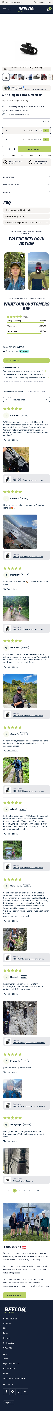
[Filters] (6, 399)
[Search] (9, 9)
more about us (14, 1295)
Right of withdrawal (11, 1363)
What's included (11, 184)
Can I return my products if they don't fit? (23, 222)
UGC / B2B (7, 1348)
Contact (6, 1338)
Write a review (12, 360)
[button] (16, 459)
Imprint (6, 1373)
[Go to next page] (43, 1191)
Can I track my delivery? (15, 216)
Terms (5, 1358)
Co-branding (8, 1343)
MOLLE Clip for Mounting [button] (23, 1181)
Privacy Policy (9, 1368)
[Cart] (48, 9)
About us (7, 1323)
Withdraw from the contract (14, 1378)
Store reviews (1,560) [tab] (36, 391)
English (8, 1402)
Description (9, 177)
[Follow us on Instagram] (12, 1391)
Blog (5, 1328)
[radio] (26, 121)
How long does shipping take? (19, 210)
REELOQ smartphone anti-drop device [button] (29, 1042)
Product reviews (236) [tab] (13, 391)
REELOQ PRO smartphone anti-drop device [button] (28, 480)
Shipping (7, 192)
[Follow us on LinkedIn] (25, 1391)
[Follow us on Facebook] (6, 1391)
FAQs (5, 1333)
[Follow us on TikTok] (18, 1391)
